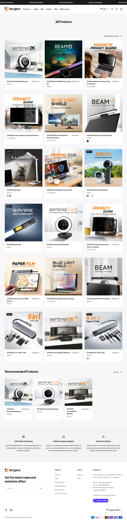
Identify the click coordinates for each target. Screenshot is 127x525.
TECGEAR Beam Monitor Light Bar (98, 299)
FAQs (56, 9)
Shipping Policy (60, 486)
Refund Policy (59, 490)
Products (26, 9)
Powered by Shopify (25, 517)
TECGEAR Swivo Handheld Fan (97, 190)
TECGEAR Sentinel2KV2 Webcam (58, 352)
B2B (42, 9)
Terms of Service (61, 493)
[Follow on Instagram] (11, 510)
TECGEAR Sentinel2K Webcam (17, 81)
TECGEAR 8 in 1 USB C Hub (96, 352)
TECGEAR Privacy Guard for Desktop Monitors (23, 135)
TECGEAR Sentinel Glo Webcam (58, 244)
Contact (49, 9)
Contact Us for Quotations (17, 2)
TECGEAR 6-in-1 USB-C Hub (16, 352)
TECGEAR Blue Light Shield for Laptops (60, 299)
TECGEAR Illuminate (14, 190)
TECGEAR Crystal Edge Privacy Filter (59, 190)
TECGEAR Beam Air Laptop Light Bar (99, 135)
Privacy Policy (59, 482)
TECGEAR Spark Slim (14, 244)
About (36, 9)
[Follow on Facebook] (6, 510)
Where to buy (64, 9)
